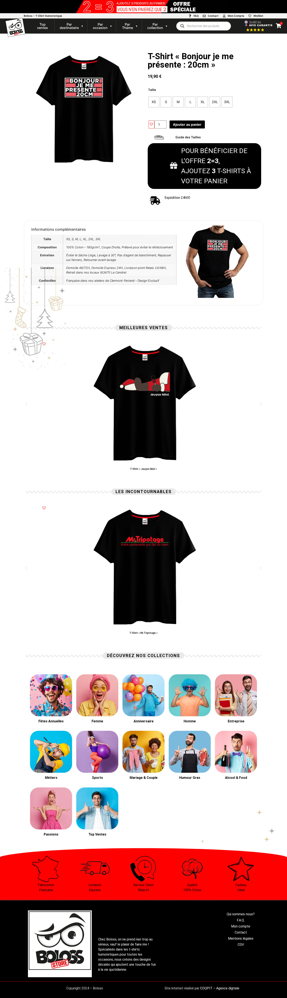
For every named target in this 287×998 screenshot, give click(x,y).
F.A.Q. (241, 920)
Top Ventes (97, 834)
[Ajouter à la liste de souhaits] (151, 124)
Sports (97, 778)
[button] (26, 404)
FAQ (196, 15)
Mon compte (240, 926)
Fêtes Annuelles (51, 721)
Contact (213, 15)
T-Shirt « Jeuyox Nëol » (143, 469)
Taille (152, 89)
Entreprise (236, 721)
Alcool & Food (236, 778)
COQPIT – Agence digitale (219, 988)
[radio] (154, 102)
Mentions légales (240, 938)
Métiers (51, 778)
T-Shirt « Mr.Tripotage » (143, 632)
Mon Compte (236, 15)
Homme (190, 721)
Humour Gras (189, 778)
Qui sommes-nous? (241, 914)
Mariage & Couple (144, 778)
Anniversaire (144, 721)
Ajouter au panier (187, 124)
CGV (241, 945)
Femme (97, 721)
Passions (51, 834)
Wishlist (258, 15)
